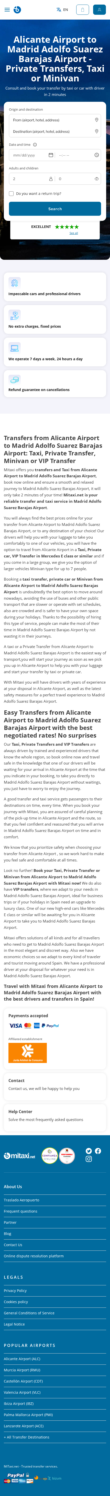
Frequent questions (20, 1211)
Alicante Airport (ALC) (22, 1358)
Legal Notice (14, 1324)
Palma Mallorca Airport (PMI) (28, 1414)
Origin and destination (26, 109)
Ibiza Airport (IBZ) (19, 1403)
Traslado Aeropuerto (21, 1200)
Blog (7, 1233)
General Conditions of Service (29, 1313)
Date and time (19, 144)
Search (55, 209)
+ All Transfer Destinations (26, 1437)
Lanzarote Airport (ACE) (23, 1425)
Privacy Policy (15, 1290)
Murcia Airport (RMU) (22, 1370)
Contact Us (13, 1244)
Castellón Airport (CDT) (23, 1381)
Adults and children (23, 168)
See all (74, 233)
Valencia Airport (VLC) (22, 1392)
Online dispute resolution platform (34, 1256)
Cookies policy (16, 1301)
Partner (10, 1222)
